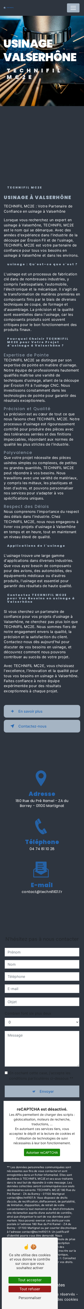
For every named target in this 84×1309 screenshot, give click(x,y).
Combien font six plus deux (28, 1013)
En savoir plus (30, 711)
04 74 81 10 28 (42, 848)
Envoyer (47, 1091)
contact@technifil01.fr (42, 891)
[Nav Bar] (73, 7)
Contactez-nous (32, 726)
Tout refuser (29, 1289)
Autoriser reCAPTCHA (42, 1152)
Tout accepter (30, 1280)
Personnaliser (30, 1297)
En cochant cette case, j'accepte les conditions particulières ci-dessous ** (41, 1076)
